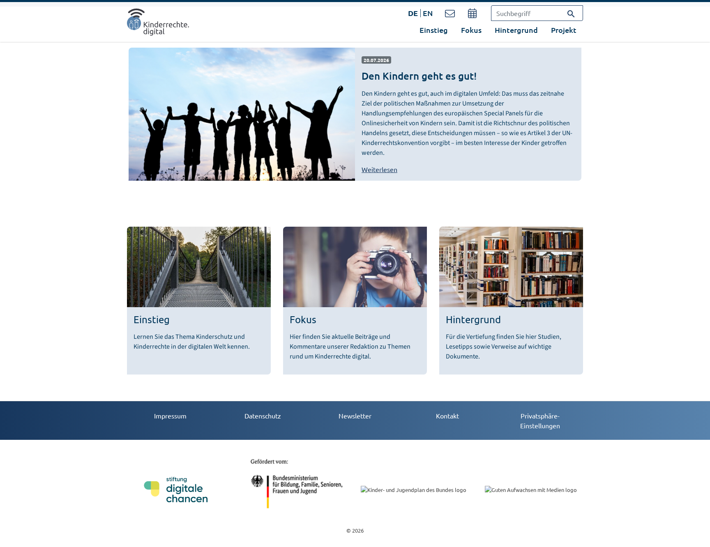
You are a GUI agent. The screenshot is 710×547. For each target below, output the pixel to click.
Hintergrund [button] (516, 29)
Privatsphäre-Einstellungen (540, 420)
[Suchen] (571, 13)
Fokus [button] (471, 29)
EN (428, 13)
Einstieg (434, 29)
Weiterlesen (379, 169)
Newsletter (355, 415)
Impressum (170, 415)
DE (413, 13)
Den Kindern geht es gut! (419, 75)
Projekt (563, 29)
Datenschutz (262, 415)
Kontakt (447, 415)
